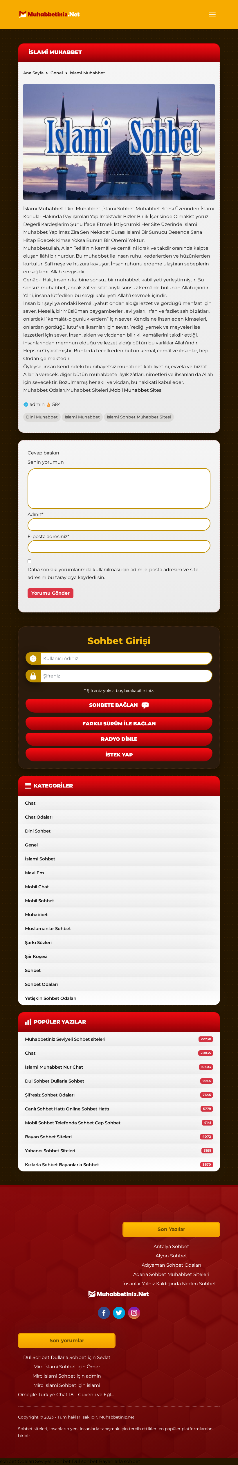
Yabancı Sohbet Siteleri (118, 1150)
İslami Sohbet (40, 859)
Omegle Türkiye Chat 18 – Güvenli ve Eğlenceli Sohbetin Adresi (90, 1394)
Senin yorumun (46, 462)
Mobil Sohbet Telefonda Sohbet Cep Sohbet (118, 1123)
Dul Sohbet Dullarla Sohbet (118, 1081)
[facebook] (105, 1312)
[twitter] (120, 1312)
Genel (31, 845)
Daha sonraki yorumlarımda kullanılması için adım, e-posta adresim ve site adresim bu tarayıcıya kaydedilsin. (113, 573)
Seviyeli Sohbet (53, 1461)
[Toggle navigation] (212, 14)
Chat (30, 803)
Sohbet (33, 970)
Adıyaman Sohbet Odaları (171, 1265)
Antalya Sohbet (171, 1246)
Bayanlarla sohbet (119, 1461)
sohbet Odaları (17, 1461)
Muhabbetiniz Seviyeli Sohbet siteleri (118, 1039)
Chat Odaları (39, 817)
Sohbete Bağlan (114, 705)
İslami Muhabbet (43, 208)
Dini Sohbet (38, 831)
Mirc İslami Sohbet (54, 1366)
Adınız (36, 514)
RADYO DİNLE (119, 739)
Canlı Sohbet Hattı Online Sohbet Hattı (118, 1109)
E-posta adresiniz (48, 536)
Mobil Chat (37, 886)
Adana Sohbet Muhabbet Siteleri (171, 1274)
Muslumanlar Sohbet (48, 928)
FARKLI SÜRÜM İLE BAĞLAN (119, 724)
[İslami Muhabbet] (119, 141)
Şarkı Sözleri (38, 942)
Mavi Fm (34, 873)
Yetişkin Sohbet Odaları (50, 998)
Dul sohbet (85, 1461)
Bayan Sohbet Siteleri (118, 1136)
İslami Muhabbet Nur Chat (118, 1067)
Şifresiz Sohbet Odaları (118, 1095)
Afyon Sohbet (171, 1256)
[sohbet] (50, 14)
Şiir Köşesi (36, 956)
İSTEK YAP (119, 755)
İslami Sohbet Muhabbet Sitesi (139, 417)
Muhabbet (36, 914)
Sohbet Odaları (41, 984)
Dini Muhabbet (42, 417)
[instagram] (134, 1312)
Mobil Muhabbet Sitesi (136, 390)
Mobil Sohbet (39, 900)
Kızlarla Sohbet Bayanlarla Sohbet (118, 1164)
